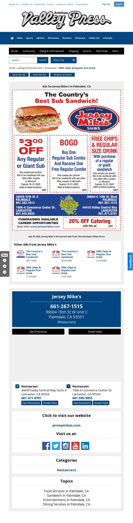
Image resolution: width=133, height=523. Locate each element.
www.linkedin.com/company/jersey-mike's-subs (85, 446)
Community (29, 51)
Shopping (73, 51)
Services (87, 51)
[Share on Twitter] (4, 266)
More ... (116, 51)
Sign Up (106, 4)
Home (12, 67)
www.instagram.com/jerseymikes (66, 446)
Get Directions (38, 331)
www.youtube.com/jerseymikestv (75, 446)
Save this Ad (18, 74)
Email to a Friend (62, 74)
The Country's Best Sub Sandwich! (34, 254)
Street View (95, 331)
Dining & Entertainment (51, 51)
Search (42, 60)
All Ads (14, 51)
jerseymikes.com (66, 425)
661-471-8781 (31, 398)
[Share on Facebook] (4, 260)
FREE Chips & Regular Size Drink (103, 254)
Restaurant (50, 67)
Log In (119, 4)
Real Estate (102, 51)
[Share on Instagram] (4, 272)
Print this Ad (39, 74)
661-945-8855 (82, 398)
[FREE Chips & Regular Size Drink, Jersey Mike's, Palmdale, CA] (66, 160)
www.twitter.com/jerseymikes (56, 446)
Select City (58, 60)
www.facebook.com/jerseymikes (46, 446)
